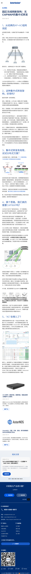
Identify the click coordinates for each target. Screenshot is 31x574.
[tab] (9, 478)
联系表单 (23, 495)
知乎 (19, 568)
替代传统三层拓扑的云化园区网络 (17, 191)
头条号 (11, 568)
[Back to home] (15, 3)
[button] (2, 3)
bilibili (4, 568)
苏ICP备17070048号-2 (25, 573)
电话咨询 (10, 495)
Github (25, 568)
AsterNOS (3, 531)
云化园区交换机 (4, 533)
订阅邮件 (16, 543)
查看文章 (6, 474)
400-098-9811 (10, 510)
